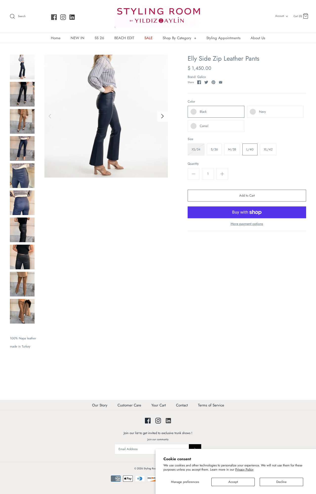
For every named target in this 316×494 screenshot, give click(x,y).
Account (279, 16)
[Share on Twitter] (206, 82)
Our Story (99, 405)
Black (203, 111)
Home (55, 38)
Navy (262, 111)
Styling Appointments (223, 38)
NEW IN (77, 38)
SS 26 (99, 38)
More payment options (247, 224)
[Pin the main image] (213, 82)
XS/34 (196, 149)
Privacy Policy (244, 469)
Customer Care (129, 405)
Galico (201, 76)
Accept (233, 481)
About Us (258, 38)
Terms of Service (211, 405)
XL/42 (268, 149)
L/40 (250, 149)
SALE (148, 38)
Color (191, 101)
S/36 (214, 149)
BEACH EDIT (124, 38)
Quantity (193, 164)
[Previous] (49, 116)
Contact (182, 405)
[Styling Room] (158, 16)
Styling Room (151, 468)
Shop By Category (179, 38)
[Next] (162, 116)
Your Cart (158, 405)
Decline (281, 481)
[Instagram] (63, 17)
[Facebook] (54, 17)
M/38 (232, 149)
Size (190, 139)
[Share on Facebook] (199, 82)
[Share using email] (220, 82)
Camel (204, 126)
